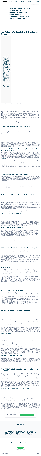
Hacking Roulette (5, 55)
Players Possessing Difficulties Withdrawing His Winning (31, 432)
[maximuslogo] (4, 0)
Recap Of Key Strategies (6, 60)
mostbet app (4, 158)
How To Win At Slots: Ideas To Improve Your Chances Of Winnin (20, 432)
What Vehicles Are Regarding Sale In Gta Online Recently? (7, 67)
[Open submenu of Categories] (4, 4)
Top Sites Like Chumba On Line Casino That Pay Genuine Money (6, 78)
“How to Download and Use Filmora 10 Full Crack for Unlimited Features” (9, 432)
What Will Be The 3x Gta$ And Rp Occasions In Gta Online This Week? (6, 64)
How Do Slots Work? (5, 82)
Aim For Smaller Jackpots (6, 83)
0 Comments (10, 434)
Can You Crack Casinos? (6, 98)
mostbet (16, 124)
